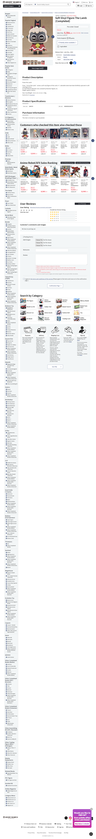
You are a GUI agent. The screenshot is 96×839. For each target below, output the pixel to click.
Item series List (11, 803)
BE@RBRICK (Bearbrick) (10, 308)
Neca (8, 719)
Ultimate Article (11, 579)
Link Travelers (10, 254)
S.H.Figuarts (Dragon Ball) (12, 74)
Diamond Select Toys (12, 716)
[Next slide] (52, 36)
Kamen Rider (10, 50)
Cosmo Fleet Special (12, 583)
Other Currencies (84, 33)
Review (25, 255)
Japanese (32, 95)
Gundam (9, 229)
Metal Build (10, 171)
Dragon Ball (10, 30)
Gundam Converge (11, 258)
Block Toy (9, 737)
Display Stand (10, 762)
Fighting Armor (10, 554)
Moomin (9, 331)
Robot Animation (11, 185)
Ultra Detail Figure (11, 82)
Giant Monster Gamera (10, 60)
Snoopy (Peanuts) (11, 329)
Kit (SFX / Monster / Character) (11, 734)
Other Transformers (12, 112)
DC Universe (10, 28)
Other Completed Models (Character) (11, 247)
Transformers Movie (12, 89)
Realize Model (10, 138)
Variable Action (10, 581)
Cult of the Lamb (68, 59)
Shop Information (41, 832)
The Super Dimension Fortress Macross (12, 47)
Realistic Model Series (11, 573)
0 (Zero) (9, 688)
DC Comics (9, 150)
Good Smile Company (69, 55)
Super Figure (10, 519)
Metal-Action (10, 600)
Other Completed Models (11, 323)
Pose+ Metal (10, 203)
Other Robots (10, 751)
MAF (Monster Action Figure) (12, 611)
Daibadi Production (11, 668)
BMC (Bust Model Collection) (11, 474)
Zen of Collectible (11, 666)
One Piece (9, 32)
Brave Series (10, 194)
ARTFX (8, 417)
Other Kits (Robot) (11, 250)
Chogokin (9, 224)
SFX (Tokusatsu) (11, 187)
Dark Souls (9, 639)
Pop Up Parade (10, 496)
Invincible (9, 52)
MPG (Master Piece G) (12, 104)
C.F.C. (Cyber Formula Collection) (12, 576)
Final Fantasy (10, 37)
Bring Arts (9, 343)
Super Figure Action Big (11, 524)
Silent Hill (9, 637)
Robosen (9, 672)
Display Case (10, 764)
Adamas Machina (11, 100)
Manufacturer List (11, 799)
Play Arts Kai (10, 341)
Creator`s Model (11, 625)
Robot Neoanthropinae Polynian (11, 162)
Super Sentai (10, 237)
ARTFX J (9, 419)
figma (8, 499)
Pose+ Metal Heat (11, 205)
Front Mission (10, 359)
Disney (8, 153)
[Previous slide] (22, 36)
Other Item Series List (11, 92)
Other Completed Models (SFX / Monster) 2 (11, 701)
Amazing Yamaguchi (12, 87)
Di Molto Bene (10, 714)
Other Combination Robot (11, 197)
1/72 (8, 135)
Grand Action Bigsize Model (12, 602)
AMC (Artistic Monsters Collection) (12, 465)
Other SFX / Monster (12, 753)
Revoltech (9, 85)
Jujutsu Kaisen (10, 34)
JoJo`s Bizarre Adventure (10, 533)
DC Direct (9, 717)
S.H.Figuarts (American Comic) (11, 77)
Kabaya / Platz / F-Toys (11, 748)
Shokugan (9, 80)
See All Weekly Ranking (67, 163)
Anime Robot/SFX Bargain (11, 16)
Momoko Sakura (11, 333)
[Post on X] (71, 62)
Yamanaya (9, 691)
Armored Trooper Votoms (11, 285)
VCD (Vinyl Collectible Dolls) (11, 318)
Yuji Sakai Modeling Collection (11, 445)
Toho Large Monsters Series (12, 436)
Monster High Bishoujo (10, 408)
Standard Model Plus (12, 627)
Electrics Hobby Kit (11, 739)
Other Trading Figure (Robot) (12, 266)
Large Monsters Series (11, 433)
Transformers (10, 26)
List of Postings (82, 203)
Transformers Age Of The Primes (12, 109)
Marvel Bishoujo (11, 405)
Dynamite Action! (11, 605)
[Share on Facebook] (74, 62)
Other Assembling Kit (12, 384)
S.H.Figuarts (10, 70)
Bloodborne (10, 645)
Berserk (9, 641)
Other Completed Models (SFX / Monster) (11, 244)
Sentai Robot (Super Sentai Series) (12, 182)
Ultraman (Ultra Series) (11, 125)
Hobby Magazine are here (12, 791)
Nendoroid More (11, 501)
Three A (9, 710)
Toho (8, 686)
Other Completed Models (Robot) (11, 240)
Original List (10, 805)
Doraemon (9, 45)
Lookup (9, 585)
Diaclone (9, 114)
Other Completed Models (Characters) (12, 564)
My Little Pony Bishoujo (10, 411)
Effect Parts (10, 766)
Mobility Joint (10, 260)
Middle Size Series (11, 462)
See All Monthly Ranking (82, 163)
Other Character (11, 755)
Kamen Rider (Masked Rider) (10, 121)
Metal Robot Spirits (11, 173)
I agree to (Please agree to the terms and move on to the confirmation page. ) (56, 279)
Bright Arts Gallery (11, 344)
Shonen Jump (10, 129)
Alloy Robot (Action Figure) (11, 211)
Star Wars (9, 39)
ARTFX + (9, 421)
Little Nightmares (11, 647)
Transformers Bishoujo (10, 414)
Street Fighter (10, 54)
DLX (8, 543)
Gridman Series (11, 192)
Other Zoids (10, 142)
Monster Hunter (11, 629)
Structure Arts (10, 346)
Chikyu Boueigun (11, 693)
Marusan (9, 690)
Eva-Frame (9, 262)
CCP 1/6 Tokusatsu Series (11, 471)
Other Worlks (10, 335)
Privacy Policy (31, 832)
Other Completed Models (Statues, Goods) (11, 650)
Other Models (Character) (10, 724)
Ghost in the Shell (11, 41)
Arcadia (9, 670)
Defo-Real (9, 443)
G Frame (9, 256)
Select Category (9, 6)
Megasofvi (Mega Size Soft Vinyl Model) (11, 365)
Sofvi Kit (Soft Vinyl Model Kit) (11, 381)
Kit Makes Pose (10, 180)
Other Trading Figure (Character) (12, 272)
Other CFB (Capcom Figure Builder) (12, 631)
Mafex (8, 71)
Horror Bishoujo (11, 403)
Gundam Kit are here (12, 785)
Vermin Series (10, 657)
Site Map (66, 832)
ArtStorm (9, 664)
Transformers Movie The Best (12, 106)
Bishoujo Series (11, 401)
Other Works (10, 155)
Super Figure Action (11, 521)
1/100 (8, 137)
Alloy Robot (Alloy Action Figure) (11, 217)
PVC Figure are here (11, 780)
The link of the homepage (55, 832)
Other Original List (11, 62)
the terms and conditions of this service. (42, 279)
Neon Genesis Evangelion (10, 56)
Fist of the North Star (12, 536)
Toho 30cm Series (11, 439)
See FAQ (54, 367)
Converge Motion (11, 252)
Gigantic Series (10, 441)
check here (42, 351)
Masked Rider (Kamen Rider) (10, 231)
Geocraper (9, 768)
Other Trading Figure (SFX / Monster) (12, 269)
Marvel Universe (11, 22)
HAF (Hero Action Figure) (11, 607)
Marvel (8, 148)
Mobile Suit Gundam (12, 36)
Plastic (65, 57)
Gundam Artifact (11, 264)
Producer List (10, 801)
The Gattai (9, 497)
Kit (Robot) (9, 732)
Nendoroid (9, 84)
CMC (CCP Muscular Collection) (11, 468)
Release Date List (11, 797)
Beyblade (9, 291)
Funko (8, 721)
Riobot (8, 552)
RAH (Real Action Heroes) (11, 315)
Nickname (26, 250)
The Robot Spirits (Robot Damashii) (11, 226)
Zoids (8, 43)
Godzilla (9, 24)
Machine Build (10, 587)
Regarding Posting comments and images (41, 207)
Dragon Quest (10, 357)
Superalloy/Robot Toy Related (12, 773)
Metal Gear (9, 643)
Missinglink (10, 102)
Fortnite (9, 393)
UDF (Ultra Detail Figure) (11, 311)
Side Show (9, 712)
